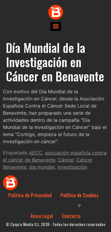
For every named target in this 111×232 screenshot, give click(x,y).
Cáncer (66, 160)
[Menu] (55, 26)
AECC (35, 153)
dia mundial (42, 167)
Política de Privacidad (30, 195)
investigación (72, 167)
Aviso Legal (41, 216)
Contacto (71, 216)
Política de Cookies (79, 195)
